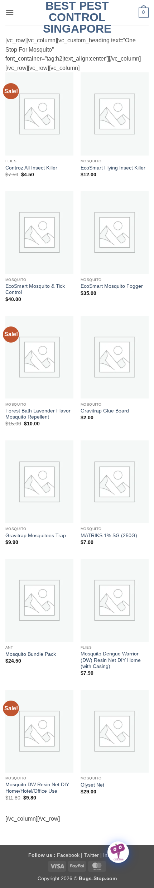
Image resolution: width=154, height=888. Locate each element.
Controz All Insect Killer (31, 168)
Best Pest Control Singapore (77, 17)
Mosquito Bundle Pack (30, 654)
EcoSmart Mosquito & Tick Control (35, 289)
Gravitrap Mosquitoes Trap (35, 535)
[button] (9, 12)
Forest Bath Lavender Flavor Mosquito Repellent (38, 414)
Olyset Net (92, 785)
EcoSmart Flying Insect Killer (113, 168)
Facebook (68, 855)
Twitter (91, 855)
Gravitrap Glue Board (105, 411)
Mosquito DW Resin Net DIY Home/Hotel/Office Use (37, 788)
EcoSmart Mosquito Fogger (112, 286)
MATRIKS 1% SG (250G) (109, 535)
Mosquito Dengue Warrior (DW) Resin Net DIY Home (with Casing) (111, 660)
